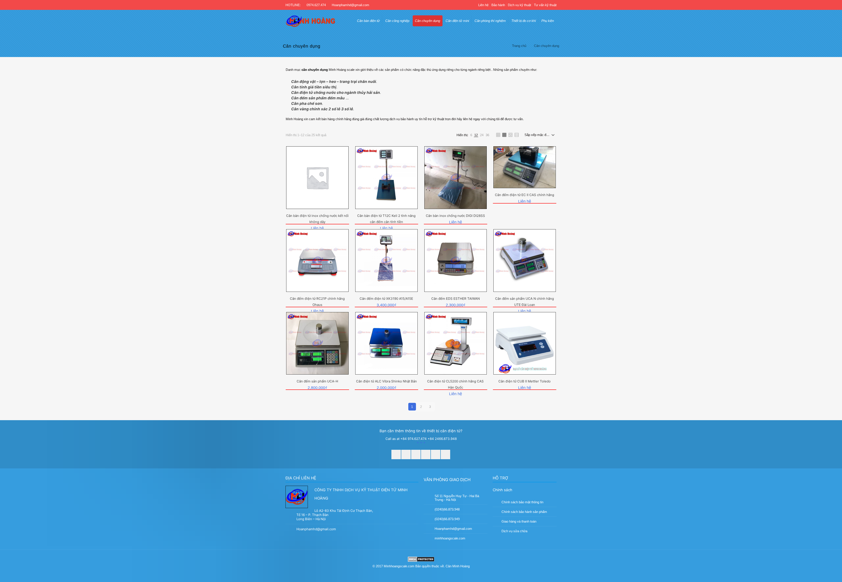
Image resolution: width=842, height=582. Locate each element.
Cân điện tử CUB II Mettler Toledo (524, 381)
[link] (471, 135)
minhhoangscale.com (450, 538)
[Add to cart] (342, 153)
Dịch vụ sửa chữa (514, 531)
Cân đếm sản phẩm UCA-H (317, 381)
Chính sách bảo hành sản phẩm (524, 512)
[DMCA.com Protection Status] (421, 559)
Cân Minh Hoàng (458, 566)
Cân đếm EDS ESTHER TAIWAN (455, 298)
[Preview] (342, 171)
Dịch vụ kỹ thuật (519, 5)
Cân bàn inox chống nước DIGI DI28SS (455, 216)
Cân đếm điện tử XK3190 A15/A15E (386, 298)
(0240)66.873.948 (447, 509)
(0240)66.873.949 (447, 519)
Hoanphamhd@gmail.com (350, 5)
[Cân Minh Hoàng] (310, 21)
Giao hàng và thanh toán (518, 521)
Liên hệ (483, 5)
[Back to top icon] (825, 557)
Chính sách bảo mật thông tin (522, 502)
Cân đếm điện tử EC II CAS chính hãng (524, 195)
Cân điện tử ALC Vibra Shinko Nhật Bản (386, 381)
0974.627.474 (316, 5)
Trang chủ (519, 46)
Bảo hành (498, 5)
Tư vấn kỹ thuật (545, 5)
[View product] (342, 162)
